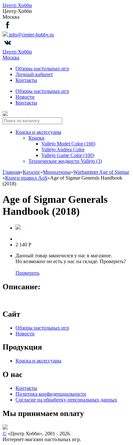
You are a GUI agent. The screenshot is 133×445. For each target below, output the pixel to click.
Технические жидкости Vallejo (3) (65, 161)
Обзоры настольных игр (42, 68)
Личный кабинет (34, 74)
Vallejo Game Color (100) (67, 155)
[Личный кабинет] (5, 114)
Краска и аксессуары (38, 132)
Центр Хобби (17, 5)
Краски (36, 138)
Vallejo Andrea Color (63, 149)
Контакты (26, 80)
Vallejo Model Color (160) (68, 143)
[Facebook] (8, 28)
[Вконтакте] (8, 46)
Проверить (27, 273)
